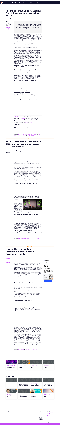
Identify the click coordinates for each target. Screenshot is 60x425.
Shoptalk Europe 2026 (35, 349)
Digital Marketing (8, 27)
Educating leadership (8, 28)
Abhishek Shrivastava (17, 116)
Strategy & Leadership (9, 29)
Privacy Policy (40, 418)
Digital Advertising (8, 26)
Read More (35, 0)
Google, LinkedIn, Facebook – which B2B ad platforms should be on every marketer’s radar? (24, 394)
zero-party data (24, 95)
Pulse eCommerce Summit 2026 (23, 238)
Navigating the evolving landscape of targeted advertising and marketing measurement (48, 383)
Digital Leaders (27, 134)
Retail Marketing (8, 263)
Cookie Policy (40, 417)
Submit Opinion (41, 419)
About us (40, 412)
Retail (6, 156)
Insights (9, 2)
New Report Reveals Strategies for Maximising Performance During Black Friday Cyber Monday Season (24, 383)
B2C (28, 50)
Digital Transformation (12, 365)
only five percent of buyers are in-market (29, 74)
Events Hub (27, 2)
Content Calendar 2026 (34, 2)
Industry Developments (22, 135)
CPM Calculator (14, 2)
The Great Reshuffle (17, 104)
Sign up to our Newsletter (30, 423)
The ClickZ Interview (21, 2)
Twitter (30, 122)
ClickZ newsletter (23, 118)
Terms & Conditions (41, 416)
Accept (38, 0)
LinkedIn (32, 116)
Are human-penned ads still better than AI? (11, 383)
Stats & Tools (8, 411)
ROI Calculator (8, 415)
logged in (19, 125)
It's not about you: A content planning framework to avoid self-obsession (36, 394)
